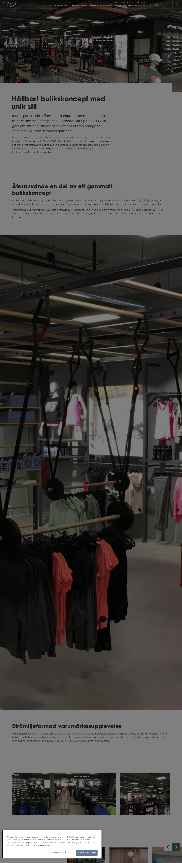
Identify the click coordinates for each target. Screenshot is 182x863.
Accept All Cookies (87, 852)
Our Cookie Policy (41, 845)
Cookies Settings (61, 852)
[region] (52, 844)
